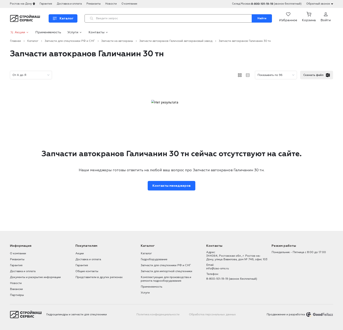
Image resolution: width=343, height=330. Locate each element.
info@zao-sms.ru (217, 268)
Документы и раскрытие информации (35, 277)
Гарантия (46, 3)
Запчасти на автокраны (117, 41)
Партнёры (17, 295)
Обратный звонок (318, 3)
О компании (129, 3)
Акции (20, 32)
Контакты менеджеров (171, 186)
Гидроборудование (154, 259)
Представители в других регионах (99, 277)
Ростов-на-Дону (21, 3)
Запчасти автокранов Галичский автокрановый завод (175, 41)
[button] (309, 18)
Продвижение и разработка (286, 314)
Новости (111, 3)
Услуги (72, 32)
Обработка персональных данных (212, 314)
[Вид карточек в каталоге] (240, 75)
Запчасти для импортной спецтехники (166, 271)
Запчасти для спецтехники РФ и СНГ (70, 41)
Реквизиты (94, 3)
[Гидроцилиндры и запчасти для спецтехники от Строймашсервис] (25, 18)
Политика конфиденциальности (157, 314)
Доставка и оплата (69, 3)
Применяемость (48, 32)
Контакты (96, 32)
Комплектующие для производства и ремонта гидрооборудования (166, 278)
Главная (15, 41)
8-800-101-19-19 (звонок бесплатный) (231, 278)
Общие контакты (86, 271)
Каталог (32, 41)
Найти (261, 18)
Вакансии (16, 289)
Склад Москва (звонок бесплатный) (267, 4)
